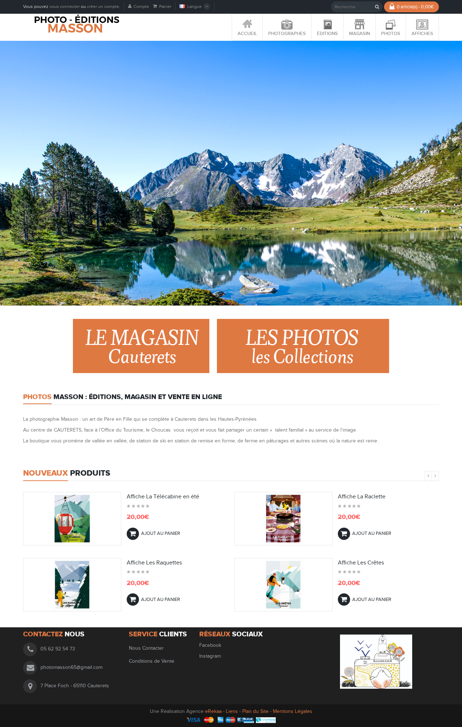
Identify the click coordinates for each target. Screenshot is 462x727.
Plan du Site (255, 711)
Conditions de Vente (151, 661)
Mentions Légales (292, 711)
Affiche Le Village (360, 497)
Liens (232, 711)
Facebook (211, 645)
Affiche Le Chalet (148, 563)
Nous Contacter (146, 648)
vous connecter (64, 6)
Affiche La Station (149, 497)
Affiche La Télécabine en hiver (376, 563)
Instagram (210, 656)
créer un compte (103, 6)
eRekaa (214, 711)
